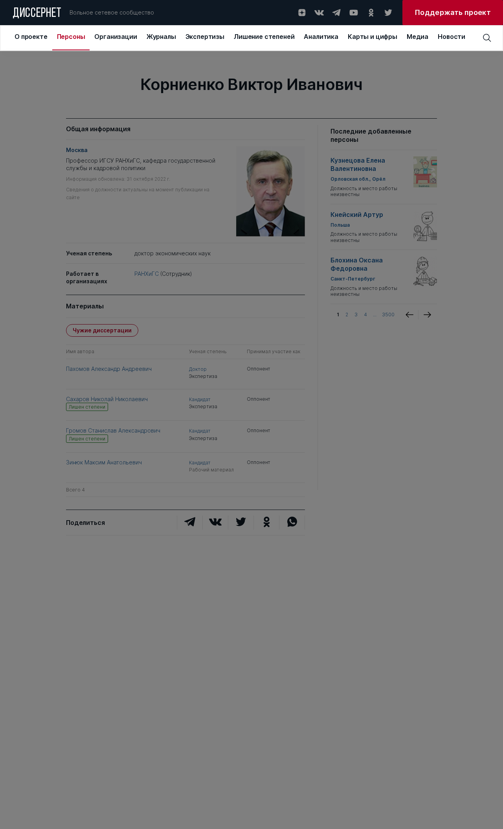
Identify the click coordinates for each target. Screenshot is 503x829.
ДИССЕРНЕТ (37, 13)
